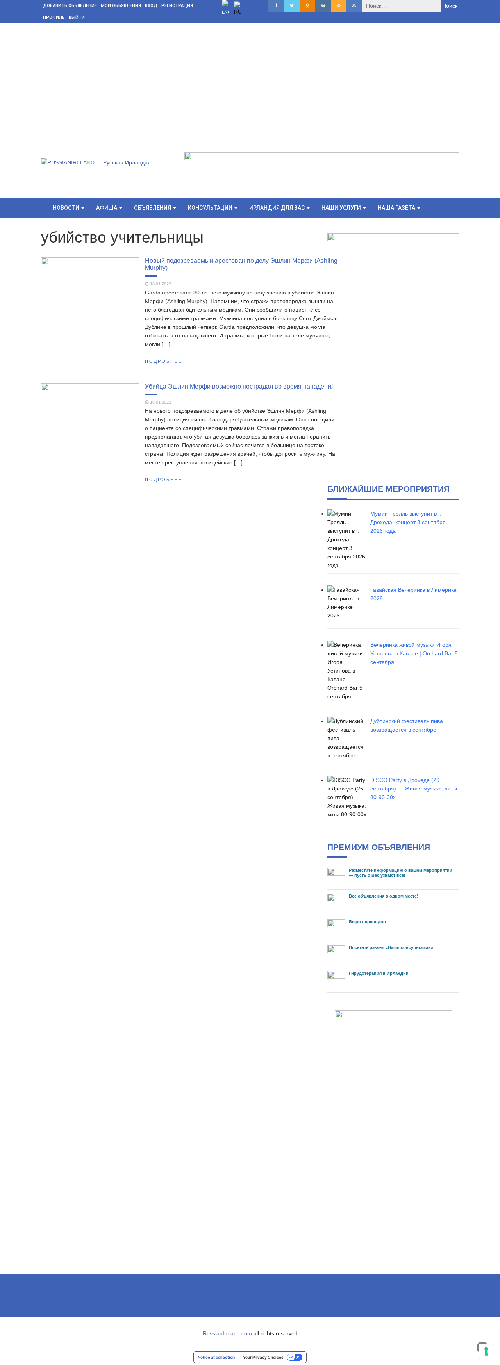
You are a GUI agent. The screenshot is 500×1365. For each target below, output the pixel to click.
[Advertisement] (250, 82)
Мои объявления (121, 5)
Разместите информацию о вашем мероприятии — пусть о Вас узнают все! (400, 873)
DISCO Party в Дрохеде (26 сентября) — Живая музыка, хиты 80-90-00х (413, 788)
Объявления (153, 208)
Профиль (54, 17)
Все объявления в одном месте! (383, 896)
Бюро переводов (367, 921)
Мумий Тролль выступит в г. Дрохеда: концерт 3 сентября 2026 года (408, 522)
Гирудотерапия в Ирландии (379, 973)
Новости (66, 208)
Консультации (211, 208)
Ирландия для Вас (277, 208)
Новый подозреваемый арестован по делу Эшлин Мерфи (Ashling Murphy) (241, 264)
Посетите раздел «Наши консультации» (391, 947)
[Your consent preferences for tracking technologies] (486, 1351)
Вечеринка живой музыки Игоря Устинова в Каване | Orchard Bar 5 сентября (414, 653)
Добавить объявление (70, 5)
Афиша (107, 208)
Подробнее (163, 361)
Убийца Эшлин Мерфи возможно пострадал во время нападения (240, 386)
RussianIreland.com (227, 1333)
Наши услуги (341, 208)
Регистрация (177, 5)
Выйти (77, 17)
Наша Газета (397, 208)
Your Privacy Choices (263, 1357)
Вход (151, 5)
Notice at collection (216, 1357)
